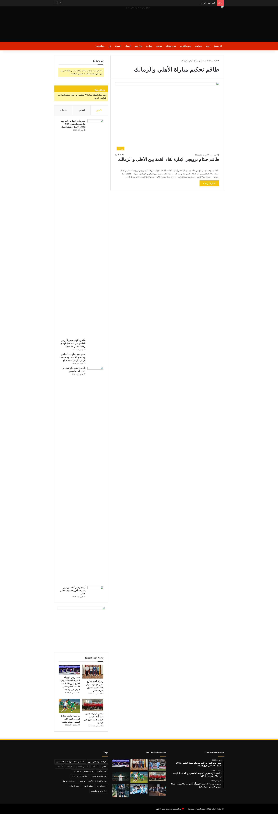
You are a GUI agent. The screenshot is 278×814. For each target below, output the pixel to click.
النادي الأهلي (101, 771)
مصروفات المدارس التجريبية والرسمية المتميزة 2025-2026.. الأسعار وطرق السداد (73, 124)
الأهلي (104, 766)
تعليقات (63, 110)
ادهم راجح (213, 155)
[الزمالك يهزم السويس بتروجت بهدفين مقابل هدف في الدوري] (120, 776)
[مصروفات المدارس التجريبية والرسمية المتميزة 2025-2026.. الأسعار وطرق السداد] (95, 228)
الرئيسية (218, 46)
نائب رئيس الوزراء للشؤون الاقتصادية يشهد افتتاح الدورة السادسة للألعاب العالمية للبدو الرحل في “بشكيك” (172, 3)
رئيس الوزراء (101, 786)
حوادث (149, 46)
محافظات (100, 46)
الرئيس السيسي (82, 766)
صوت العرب (185, 46)
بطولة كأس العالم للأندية (97, 781)
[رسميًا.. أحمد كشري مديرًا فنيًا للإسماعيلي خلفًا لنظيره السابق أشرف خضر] (92, 672)
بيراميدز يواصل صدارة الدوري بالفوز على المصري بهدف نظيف (70, 718)
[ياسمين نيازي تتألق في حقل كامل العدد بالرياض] (95, 475)
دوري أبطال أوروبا (69, 781)
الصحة (118, 46)
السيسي (59, 766)
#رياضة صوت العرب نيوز (97, 761)
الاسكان (95, 766)
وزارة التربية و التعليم (98, 791)
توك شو (138, 46)
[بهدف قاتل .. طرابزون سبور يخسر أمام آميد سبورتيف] (157, 765)
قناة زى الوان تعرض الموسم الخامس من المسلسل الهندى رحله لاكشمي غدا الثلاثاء (73, 343)
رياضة (159, 46)
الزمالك (69, 766)
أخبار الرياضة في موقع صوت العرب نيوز (70, 761)
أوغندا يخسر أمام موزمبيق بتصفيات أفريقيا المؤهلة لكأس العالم (72, 590)
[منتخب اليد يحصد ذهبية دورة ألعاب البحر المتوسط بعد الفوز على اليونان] (92, 705)
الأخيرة (81, 110)
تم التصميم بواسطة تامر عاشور (168, 809)
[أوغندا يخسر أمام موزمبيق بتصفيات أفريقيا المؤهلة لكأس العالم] (95, 591)
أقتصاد (128, 46)
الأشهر (99, 110)
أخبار (208, 46)
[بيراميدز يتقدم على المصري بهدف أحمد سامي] (139, 789)
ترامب (82, 781)
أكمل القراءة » (209, 183)
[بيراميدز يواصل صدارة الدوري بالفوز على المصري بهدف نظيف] (69, 706)
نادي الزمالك (74, 786)
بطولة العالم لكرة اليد (79, 776)
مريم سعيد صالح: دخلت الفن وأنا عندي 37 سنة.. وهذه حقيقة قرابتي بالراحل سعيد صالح (72, 357)
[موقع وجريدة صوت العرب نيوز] (139, 24)
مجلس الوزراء (88, 786)
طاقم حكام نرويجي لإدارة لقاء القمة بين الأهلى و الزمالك (168, 161)
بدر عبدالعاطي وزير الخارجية (83, 771)
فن (110, 46)
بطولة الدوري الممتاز (98, 776)
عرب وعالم (171, 46)
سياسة (198, 46)
